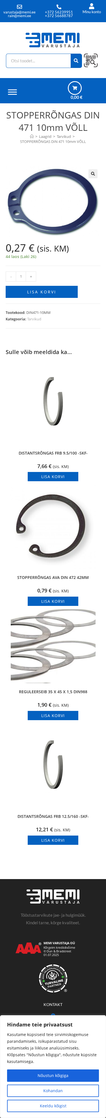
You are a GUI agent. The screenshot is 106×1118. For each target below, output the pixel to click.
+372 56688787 (59, 15)
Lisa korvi (41, 292)
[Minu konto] (92, 6)
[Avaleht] (32, 136)
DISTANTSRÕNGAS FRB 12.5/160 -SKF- (53, 816)
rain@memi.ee (19, 15)
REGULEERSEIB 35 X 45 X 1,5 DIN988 (53, 691)
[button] (93, 173)
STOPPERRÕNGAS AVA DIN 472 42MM (53, 577)
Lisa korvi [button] (53, 476)
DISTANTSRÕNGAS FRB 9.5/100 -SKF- (53, 453)
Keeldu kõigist (53, 1105)
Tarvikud (34, 318)
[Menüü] (12, 92)
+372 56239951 (59, 12)
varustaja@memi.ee (19, 12)
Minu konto (92, 12)
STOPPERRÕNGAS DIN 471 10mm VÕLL (53, 141)
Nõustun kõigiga (53, 1075)
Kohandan (53, 1090)
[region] (53, 1066)
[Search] (76, 61)
